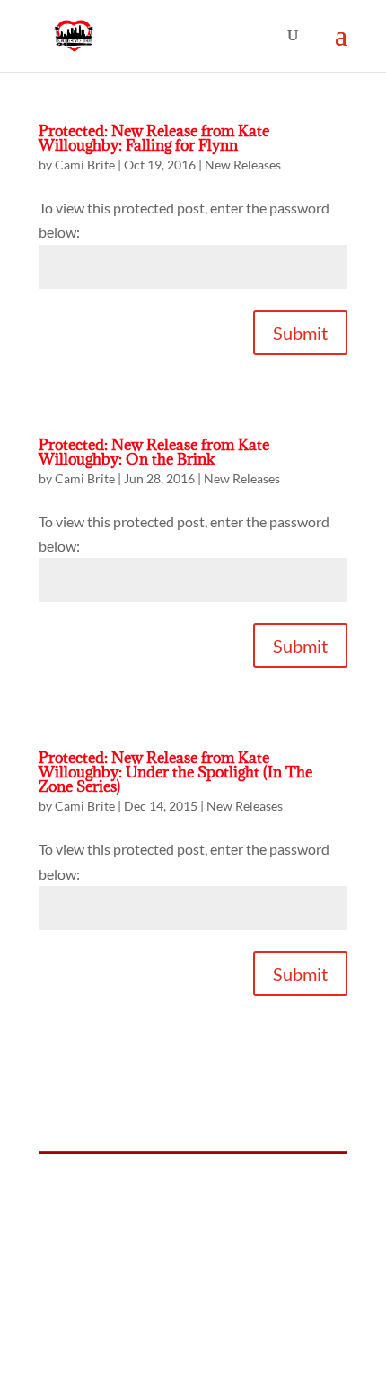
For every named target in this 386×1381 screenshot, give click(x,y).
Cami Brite (85, 164)
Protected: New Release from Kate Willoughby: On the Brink (154, 452)
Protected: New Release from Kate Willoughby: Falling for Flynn (154, 138)
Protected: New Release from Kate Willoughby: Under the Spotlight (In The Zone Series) (175, 772)
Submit (300, 332)
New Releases (243, 164)
